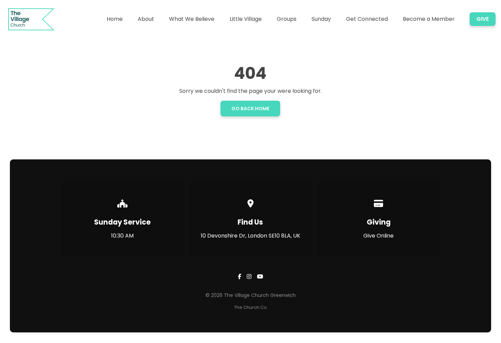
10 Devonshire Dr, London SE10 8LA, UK (250, 236)
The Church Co (250, 307)
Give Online (378, 236)
